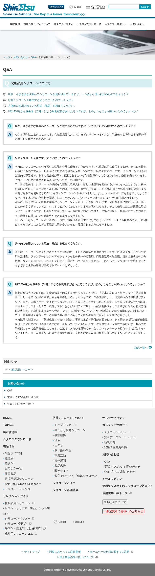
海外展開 (60, 460)
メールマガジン (112, 478)
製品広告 (60, 465)
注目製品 (10, 473)
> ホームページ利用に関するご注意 (108, 551)
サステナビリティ (63, 24)
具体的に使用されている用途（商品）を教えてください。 (42, 105)
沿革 (57, 440)
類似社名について (115, 502)
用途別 (9, 463)
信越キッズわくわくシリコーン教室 (125, 485)
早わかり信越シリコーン (70, 430)
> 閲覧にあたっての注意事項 (64, 551)
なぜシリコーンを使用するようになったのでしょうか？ (41, 100)
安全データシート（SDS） (121, 437)
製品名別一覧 (13, 468)
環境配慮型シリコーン (19, 478)
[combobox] (124, 6)
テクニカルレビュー (117, 432)
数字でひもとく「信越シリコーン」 (77, 475)
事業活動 (60, 455)
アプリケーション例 (17, 489)
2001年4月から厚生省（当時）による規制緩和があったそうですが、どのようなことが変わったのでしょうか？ (73, 111)
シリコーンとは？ (64, 483)
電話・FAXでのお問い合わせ (22, 397)
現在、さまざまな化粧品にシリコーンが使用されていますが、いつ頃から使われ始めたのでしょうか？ (68, 94)
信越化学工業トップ (115, 493)
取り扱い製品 (62, 450)
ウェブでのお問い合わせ (20, 403)
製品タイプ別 (13, 453)
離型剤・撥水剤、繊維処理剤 (23, 528)
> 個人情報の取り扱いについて (75, 557)
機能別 (9, 458)
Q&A (9, 390)
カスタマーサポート (116, 24)
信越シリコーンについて (37, 24)
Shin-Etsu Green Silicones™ (23, 483)
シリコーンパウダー (17, 518)
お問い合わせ (137, 24)
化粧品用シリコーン (21, 369)
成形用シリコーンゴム (19, 533)
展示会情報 (10, 432)
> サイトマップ (31, 551)
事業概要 (60, 435)
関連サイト (61, 470)
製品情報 (15, 24)
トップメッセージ (65, 424)
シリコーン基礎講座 (65, 490)
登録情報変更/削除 (116, 447)
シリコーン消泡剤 (16, 523)
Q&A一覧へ (141, 347)
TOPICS (8, 424)
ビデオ (58, 445)
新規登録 (109, 442)
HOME (7, 417)
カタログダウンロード (89, 24)
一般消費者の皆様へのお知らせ (123, 511)
